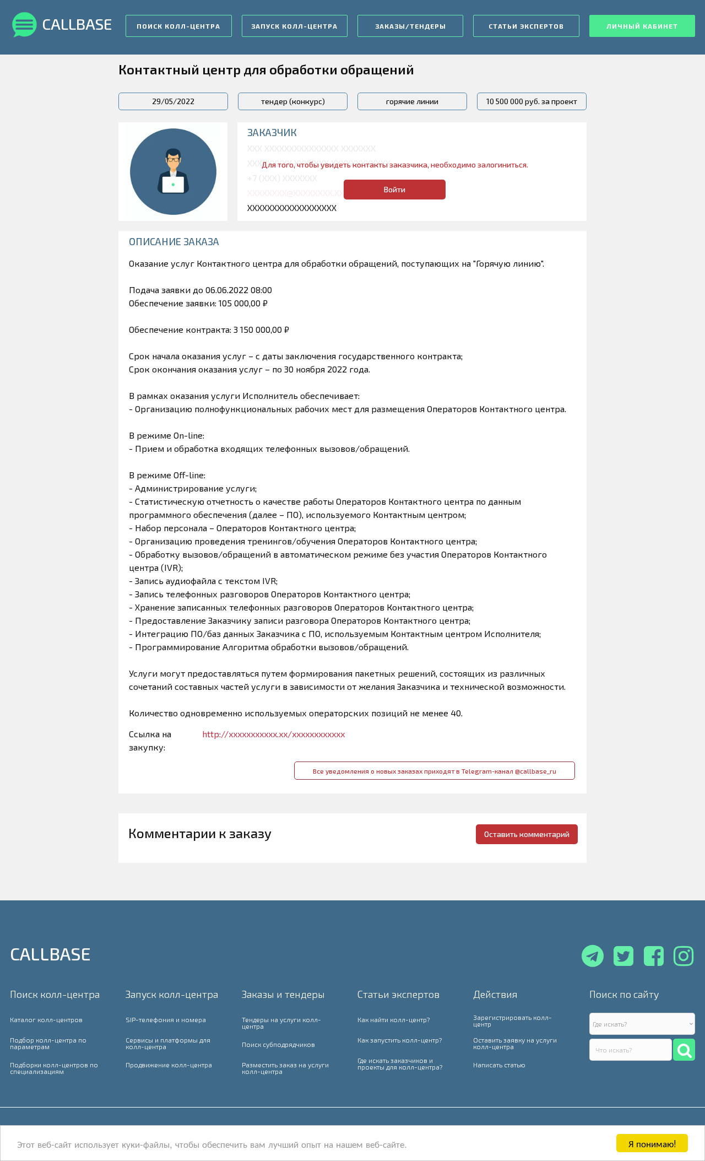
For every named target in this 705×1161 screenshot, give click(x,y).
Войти (394, 189)
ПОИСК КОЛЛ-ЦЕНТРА (178, 26)
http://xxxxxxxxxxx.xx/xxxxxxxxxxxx (273, 733)
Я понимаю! (652, 1143)
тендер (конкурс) (293, 101)
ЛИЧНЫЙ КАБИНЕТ (642, 26)
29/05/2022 (173, 101)
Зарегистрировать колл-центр (512, 1020)
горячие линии (412, 101)
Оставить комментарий (527, 834)
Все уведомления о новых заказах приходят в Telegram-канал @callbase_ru (434, 771)
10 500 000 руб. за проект (531, 101)
